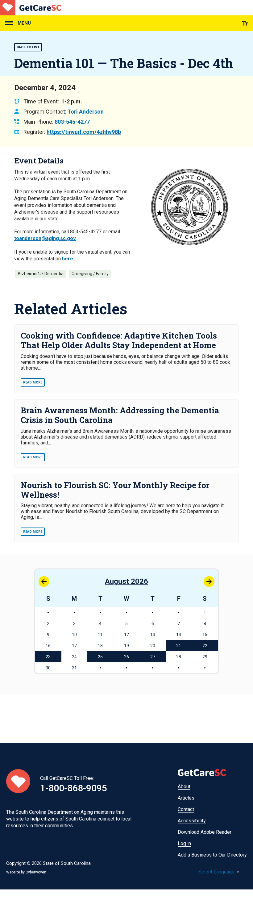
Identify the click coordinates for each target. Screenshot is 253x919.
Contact (186, 809)
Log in (184, 843)
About (184, 786)
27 (152, 656)
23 (48, 656)
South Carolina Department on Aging (54, 812)
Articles (186, 798)
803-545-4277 (72, 121)
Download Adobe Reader (204, 832)
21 (178, 645)
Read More (32, 382)
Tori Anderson (86, 111)
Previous (44, 581)
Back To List (28, 47)
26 (126, 656)
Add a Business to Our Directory (212, 855)
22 (204, 645)
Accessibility (192, 821)
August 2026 (126, 581)
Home (30, 7)
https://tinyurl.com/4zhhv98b (84, 132)
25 (100, 656)
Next (209, 581)
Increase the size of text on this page (245, 23)
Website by (26, 872)
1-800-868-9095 (73, 788)
